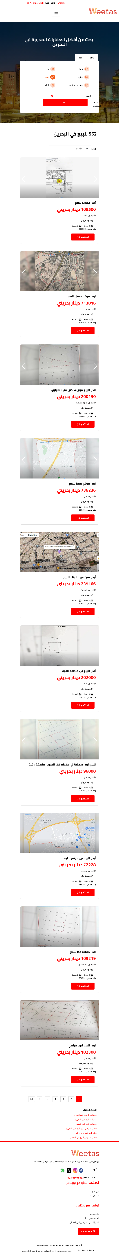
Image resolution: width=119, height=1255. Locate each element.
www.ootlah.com (28, 1251)
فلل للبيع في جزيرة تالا (86, 1133)
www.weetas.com (64, 1251)
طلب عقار (94, 1214)
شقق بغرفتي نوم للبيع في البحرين (81, 1128)
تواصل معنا (94, 1195)
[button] (24, 179)
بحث (65, 102)
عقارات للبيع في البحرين (86, 1119)
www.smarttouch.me (46, 1251)
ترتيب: (94, 148)
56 (31, 1099)
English (61, 3)
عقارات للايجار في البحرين (85, 1115)
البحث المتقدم (97, 104)
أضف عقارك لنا (92, 1218)
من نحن (95, 1191)
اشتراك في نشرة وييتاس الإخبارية (83, 1222)
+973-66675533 (35, 3)
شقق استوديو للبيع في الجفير (83, 1137)
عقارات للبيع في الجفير (86, 1124)
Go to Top (87, 1231)
